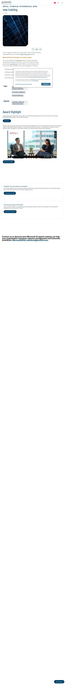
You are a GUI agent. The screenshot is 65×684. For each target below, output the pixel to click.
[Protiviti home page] (9, 658)
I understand (46, 84)
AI (45, 125)
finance (23, 206)
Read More (6, 120)
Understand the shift (9, 193)
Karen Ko (46, 127)
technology (48, 128)
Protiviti (22, 54)
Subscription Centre (16, 673)
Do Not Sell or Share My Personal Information (37, 77)
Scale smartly (36, 401)
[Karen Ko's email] (55, 600)
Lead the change (14, 362)
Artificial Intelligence (17, 95)
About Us (5, 673)
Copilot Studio (13, 64)
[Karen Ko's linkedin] (58, 600)
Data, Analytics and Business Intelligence (17, 88)
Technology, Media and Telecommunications (18, 102)
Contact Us (6, 680)
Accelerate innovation (10, 211)
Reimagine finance (37, 322)
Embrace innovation (8, 161)
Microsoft (27, 54)
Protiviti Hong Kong (7, 115)
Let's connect (59, 681)
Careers (5, 677)
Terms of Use (33, 79)
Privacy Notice (35, 80)
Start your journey (14, 283)
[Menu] (62, 3)
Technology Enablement (18, 92)
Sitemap (13, 677)
